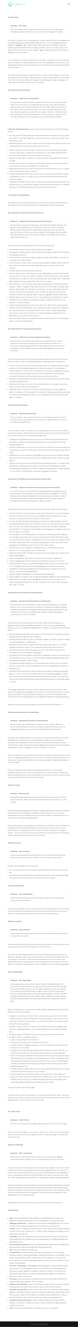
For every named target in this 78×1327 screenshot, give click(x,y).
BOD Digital (43, 1324)
